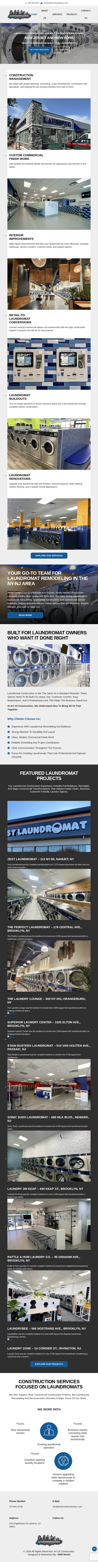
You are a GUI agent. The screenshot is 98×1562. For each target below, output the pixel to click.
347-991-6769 (33, 3)
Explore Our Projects (49, 1364)
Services (57, 14)
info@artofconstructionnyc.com (56, 3)
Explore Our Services (49, 555)
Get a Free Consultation (39, 50)
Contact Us (86, 14)
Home (34, 14)
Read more (25, 615)
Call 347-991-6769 (61, 50)
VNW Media (63, 1554)
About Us (44, 14)
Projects (71, 14)
